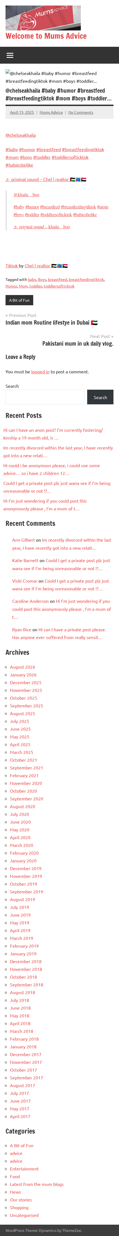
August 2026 (22, 666)
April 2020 (20, 837)
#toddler (42, 157)
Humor (11, 285)
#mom (12, 157)
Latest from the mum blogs (37, 1184)
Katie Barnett (25, 560)
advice (16, 1153)
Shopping (19, 1207)
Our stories (21, 1199)
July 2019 (19, 907)
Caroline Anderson (30, 601)
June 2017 (20, 1100)
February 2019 (24, 945)
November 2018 (26, 969)
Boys (42, 279)
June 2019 (20, 914)
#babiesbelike (19, 164)
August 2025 (22, 713)
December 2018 (26, 961)
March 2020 (21, 845)
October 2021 (23, 759)
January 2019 (23, 953)
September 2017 (26, 1077)
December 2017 (26, 1054)
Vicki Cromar (24, 580)
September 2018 (26, 984)
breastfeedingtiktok (86, 279)
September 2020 (26, 798)
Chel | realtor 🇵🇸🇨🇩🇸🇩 (46, 265)
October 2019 (23, 883)
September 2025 (26, 705)
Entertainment (24, 1168)
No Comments (80, 112)
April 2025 (20, 744)
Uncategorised (24, 1215)
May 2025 (19, 736)
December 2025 (26, 682)
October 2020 (23, 790)
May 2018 (19, 1015)
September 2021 (26, 767)
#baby (12, 149)
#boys (26, 157)
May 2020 (19, 829)
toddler (35, 285)
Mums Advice (51, 112)
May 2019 (19, 922)
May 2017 (19, 1108)
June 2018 (20, 1007)
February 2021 (24, 775)
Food (15, 1176)
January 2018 (23, 1046)
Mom (23, 285)
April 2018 (20, 1023)
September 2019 (26, 891)
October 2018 (23, 976)
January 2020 (23, 860)
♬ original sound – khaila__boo (42, 226)
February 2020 (24, 852)
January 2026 (23, 674)
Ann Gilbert (23, 539)
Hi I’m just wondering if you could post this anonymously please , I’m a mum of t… (61, 609)
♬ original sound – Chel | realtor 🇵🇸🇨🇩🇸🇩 (46, 179)
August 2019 (22, 899)
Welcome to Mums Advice (46, 35)
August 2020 (22, 806)
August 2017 (22, 1085)
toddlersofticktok (59, 285)
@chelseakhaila (21, 135)
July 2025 (19, 721)
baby (32, 279)
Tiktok (12, 265)
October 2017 (23, 1069)
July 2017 (19, 1093)
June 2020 (20, 821)
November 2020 (26, 783)
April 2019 (20, 930)
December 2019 (26, 868)
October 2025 (23, 697)
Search (12, 386)
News (15, 1191)
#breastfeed (48, 149)
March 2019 (21, 938)
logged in (40, 371)
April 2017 (20, 1116)
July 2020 (19, 814)
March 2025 (21, 752)
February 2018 (24, 1038)
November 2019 (26, 876)
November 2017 (26, 1062)
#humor (27, 149)
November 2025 (26, 690)
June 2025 (20, 728)
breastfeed (57, 279)
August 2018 (22, 992)
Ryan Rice (21, 629)
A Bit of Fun (19, 300)
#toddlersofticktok (70, 157)
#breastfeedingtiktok (83, 149)
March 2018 (21, 1031)
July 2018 (19, 1000)
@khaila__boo (26, 194)
